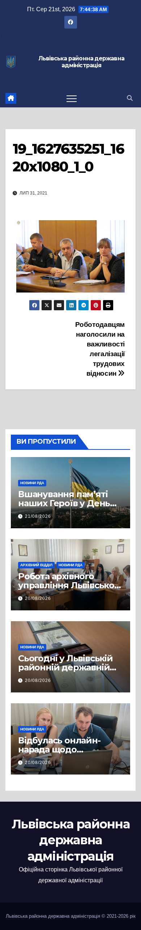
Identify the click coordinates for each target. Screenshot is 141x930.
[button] (130, 98)
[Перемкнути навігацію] (71, 98)
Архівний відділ (36, 565)
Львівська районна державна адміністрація (81, 62)
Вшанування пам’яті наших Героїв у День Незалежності (64, 503)
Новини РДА (32, 483)
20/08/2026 (38, 598)
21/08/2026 (38, 516)
